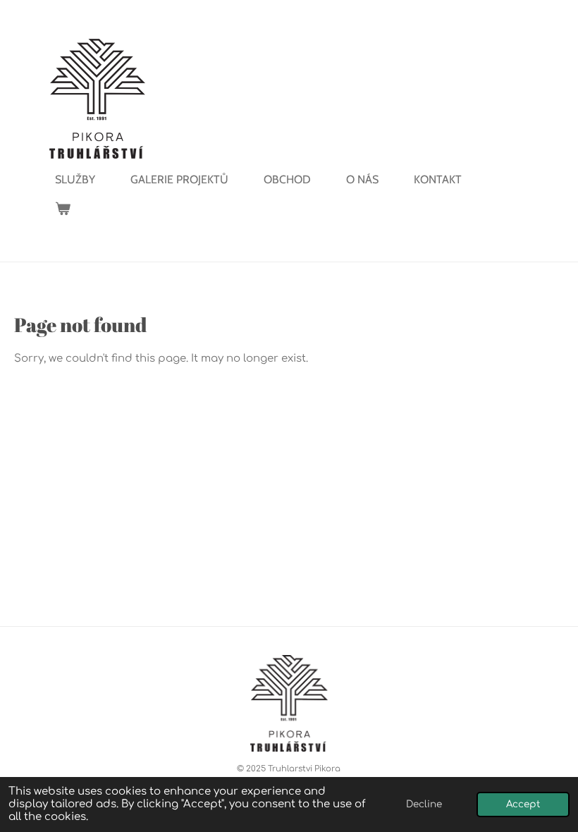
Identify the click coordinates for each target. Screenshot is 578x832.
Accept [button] (523, 804)
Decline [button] (424, 804)
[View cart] (63, 208)
